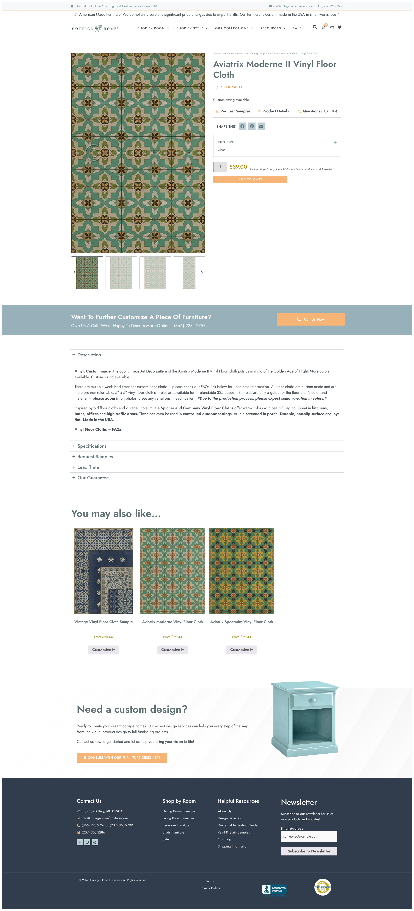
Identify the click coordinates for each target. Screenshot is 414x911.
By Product (228, 53)
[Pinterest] (95, 842)
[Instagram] (87, 842)
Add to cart (250, 179)
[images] (138, 153)
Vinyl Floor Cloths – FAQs (98, 429)
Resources (270, 28)
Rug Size (226, 142)
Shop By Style (190, 28)
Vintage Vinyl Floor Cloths (264, 53)
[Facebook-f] (80, 842)
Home (217, 53)
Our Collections (232, 28)
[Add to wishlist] (129, 535)
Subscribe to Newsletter (309, 851)
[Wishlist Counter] (340, 27)
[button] (74, 153)
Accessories (243, 53)
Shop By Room (151, 28)
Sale (297, 28)
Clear (221, 149)
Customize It (103, 650)
